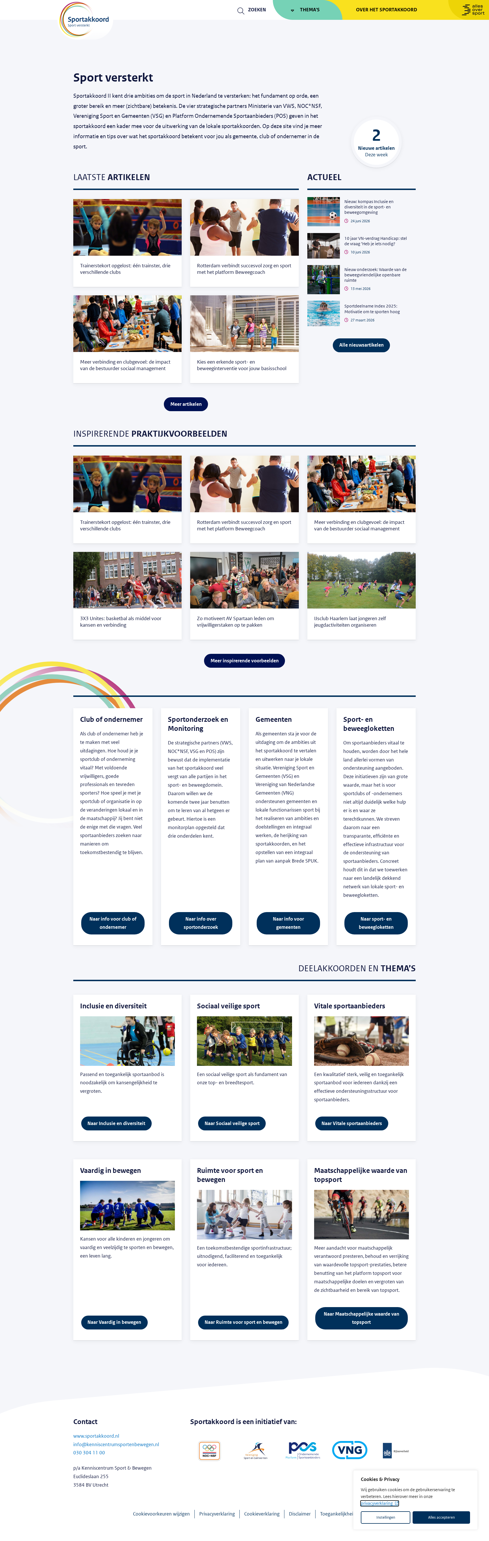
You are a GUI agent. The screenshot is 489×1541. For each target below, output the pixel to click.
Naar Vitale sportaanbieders (351, 1123)
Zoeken (257, 10)
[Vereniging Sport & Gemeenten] (256, 1451)
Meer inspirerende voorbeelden (245, 661)
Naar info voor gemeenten (288, 923)
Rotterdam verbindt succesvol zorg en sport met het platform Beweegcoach (244, 268)
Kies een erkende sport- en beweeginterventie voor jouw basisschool (241, 365)
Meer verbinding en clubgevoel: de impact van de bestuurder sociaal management (125, 365)
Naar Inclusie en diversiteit (116, 1123)
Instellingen (385, 1517)
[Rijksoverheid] (396, 1450)
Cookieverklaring (262, 1514)
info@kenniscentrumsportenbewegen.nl (116, 1445)
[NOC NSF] (209, 1451)
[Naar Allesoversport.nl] (468, 10)
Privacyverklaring (217, 1514)
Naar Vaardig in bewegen (114, 1322)
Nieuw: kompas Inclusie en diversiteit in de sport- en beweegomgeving (369, 207)
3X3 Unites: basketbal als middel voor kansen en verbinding (120, 621)
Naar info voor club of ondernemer (112, 923)
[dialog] (415, 1500)
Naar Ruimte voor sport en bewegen (243, 1322)
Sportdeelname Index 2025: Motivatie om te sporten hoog (372, 309)
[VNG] (349, 1450)
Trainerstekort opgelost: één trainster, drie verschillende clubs (125, 268)
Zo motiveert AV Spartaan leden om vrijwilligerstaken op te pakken (235, 621)
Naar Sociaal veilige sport (232, 1123)
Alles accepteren (441, 1517)
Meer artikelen (186, 404)
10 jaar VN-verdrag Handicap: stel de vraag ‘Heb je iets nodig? (375, 241)
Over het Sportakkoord (386, 10)
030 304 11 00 (89, 1453)
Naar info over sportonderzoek (201, 923)
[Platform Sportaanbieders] (303, 1450)
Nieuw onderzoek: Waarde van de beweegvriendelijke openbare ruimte (375, 275)
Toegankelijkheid (338, 1514)
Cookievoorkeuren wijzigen (161, 1514)
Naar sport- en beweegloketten (376, 923)
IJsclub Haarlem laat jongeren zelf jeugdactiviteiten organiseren (350, 621)
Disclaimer (300, 1514)
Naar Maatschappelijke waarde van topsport (361, 1318)
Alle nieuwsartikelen (361, 345)
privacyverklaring (377, 1503)
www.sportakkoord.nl (96, 1436)
